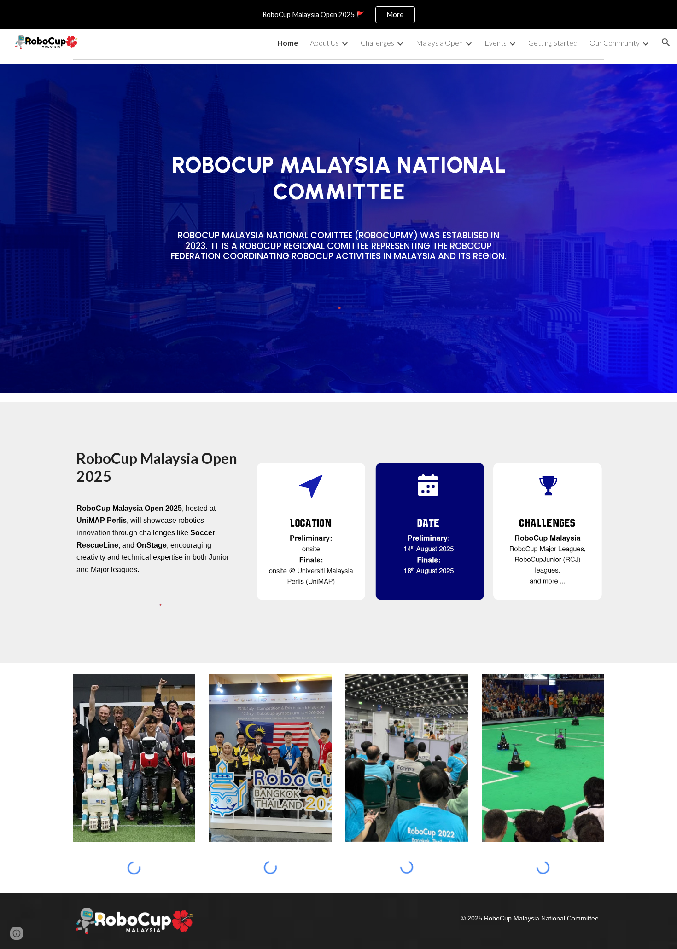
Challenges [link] (377, 42)
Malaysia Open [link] (439, 42)
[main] (338, 178)
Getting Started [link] (553, 42)
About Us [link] (324, 42)
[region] (338, 14)
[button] (666, 42)
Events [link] (495, 42)
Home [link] (287, 42)
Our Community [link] (614, 42)
